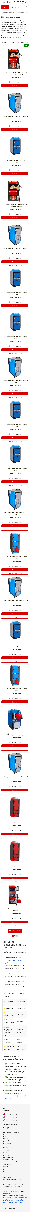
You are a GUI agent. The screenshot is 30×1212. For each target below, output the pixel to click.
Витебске (6, 1197)
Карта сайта (6, 1193)
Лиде (21, 1199)
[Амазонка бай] (6, 2)
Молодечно (6, 1200)
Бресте (16, 1197)
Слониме (10, 1202)
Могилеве (21, 1195)
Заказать (14, 86)
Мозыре (13, 1200)
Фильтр (26, 45)
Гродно (11, 1197)
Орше (11, 1199)
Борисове (16, 1199)
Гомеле (16, 1195)
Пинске (5, 1202)
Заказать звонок (18, 3)
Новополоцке (20, 1200)
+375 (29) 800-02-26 (15, 37)
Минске (20, 1202)
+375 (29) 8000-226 (12, 1114)
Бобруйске (6, 1199)
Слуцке (16, 1202)
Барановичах (22, 1197)
